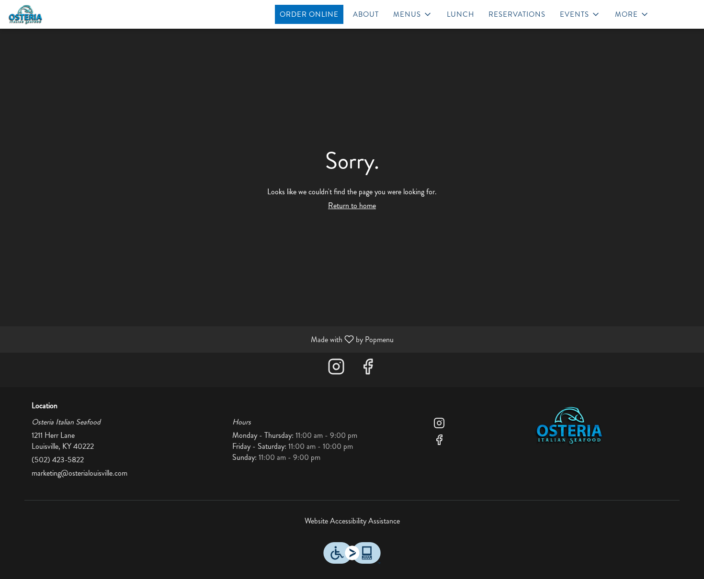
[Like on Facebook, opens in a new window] (367, 369)
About (366, 14)
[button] (412, 14)
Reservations (516, 14)
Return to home (352, 205)
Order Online (309, 14)
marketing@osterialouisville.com (79, 473)
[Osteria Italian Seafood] (569, 424)
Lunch (460, 14)
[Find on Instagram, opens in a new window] (336, 369)
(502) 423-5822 (58, 460)
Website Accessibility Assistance (352, 521)
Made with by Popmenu (200, 339)
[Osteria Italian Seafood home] (51, 14)
